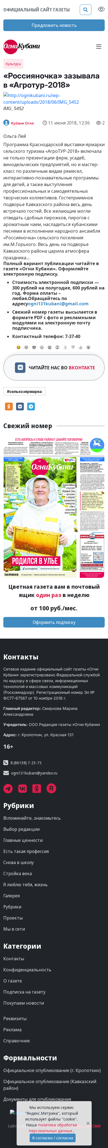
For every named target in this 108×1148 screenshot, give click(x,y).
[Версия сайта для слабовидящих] (101, 9)
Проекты (13, 918)
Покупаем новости (23, 1003)
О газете (12, 981)
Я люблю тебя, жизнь (25, 885)
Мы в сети (14, 929)
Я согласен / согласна (52, 1138)
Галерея (11, 896)
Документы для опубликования (37, 1099)
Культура (13, 63)
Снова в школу (18, 862)
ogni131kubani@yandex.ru (34, 773)
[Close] (88, 1123)
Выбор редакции (21, 829)
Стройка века (17, 873)
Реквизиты (15, 1018)
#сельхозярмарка (24, 391)
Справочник (16, 1041)
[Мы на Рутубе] (54, 791)
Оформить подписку (54, 622)
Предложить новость (54, 25)
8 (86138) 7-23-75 (26, 762)
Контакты (13, 959)
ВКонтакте (82, 368)
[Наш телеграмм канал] (10, 791)
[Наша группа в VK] (25, 791)
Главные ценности (23, 840)
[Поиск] (85, 9)
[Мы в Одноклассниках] (39, 791)
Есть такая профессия (26, 851)
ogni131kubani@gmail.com (58, 304)
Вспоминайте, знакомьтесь (32, 818)
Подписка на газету (24, 992)
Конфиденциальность (27, 970)
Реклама (12, 1030)
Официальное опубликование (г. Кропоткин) (52, 1070)
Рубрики (12, 907)
